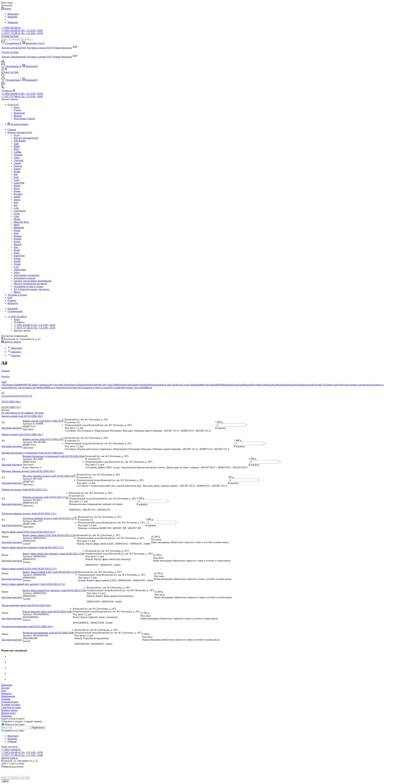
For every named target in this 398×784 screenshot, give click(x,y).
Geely (103, 384)
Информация (8, 696)
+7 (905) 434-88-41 (11, 27)
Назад (17, 107)
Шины (148, 387)
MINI (218, 384)
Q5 (24, 396)
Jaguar (154, 384)
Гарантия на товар (11, 707)
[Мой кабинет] (3, 62)
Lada (167, 384)
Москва (18, 115)
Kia (163, 384)
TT (30, 396)
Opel (240, 384)
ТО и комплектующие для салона (127, 387)
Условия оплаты (9, 701)
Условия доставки (10, 704)
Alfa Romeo (7, 384)
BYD (27, 384)
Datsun (81, 384)
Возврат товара (9, 710)
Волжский (19, 113)
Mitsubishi (226, 384)
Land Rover (176, 384)
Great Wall (111, 384)
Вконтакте (13, 14)
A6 (15, 396)
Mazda (197, 384)
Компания (6, 685)
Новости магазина (14, 724)
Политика (6, 715)
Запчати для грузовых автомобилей (27, 387)
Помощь (5, 699)
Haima (120, 384)
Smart (286, 384)
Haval (126, 384)
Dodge (88, 384)
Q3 (21, 396)
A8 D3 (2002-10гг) (11, 401)
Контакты (6, 693)
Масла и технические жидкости (63, 387)
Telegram (15, 355)
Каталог (5, 687)
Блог (3, 690)
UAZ (323, 384)
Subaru (303, 384)
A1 (2, 396)
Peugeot (247, 384)
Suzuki (310, 384)
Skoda (280, 384)
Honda (132, 384)
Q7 (27, 396)
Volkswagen (332, 384)
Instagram (12, 16)
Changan (42, 384)
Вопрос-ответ (8, 713)
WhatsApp (12, 22)
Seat (275, 384)
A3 (5, 396)
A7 (18, 396)
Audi (15, 384)
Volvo (341, 384)
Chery (50, 384)
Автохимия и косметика (357, 384)
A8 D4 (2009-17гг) (11, 407)
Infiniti (148, 384)
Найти (5, 781)
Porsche (255, 384)
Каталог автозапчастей (26, 138)
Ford (98, 384)
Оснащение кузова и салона (95, 387)
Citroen (66, 384)
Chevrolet (58, 384)
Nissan (234, 384)
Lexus (185, 384)
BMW (21, 384)
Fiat (94, 384)
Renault (269, 384)
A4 (9, 396)
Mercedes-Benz (208, 384)
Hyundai (140, 384)
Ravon (262, 384)
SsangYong (294, 384)
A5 (12, 396)
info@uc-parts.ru (12, 341)
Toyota (317, 384)
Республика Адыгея (24, 118)
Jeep (159, 384)
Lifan (191, 384)
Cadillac (34, 384)
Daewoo (74, 384)
